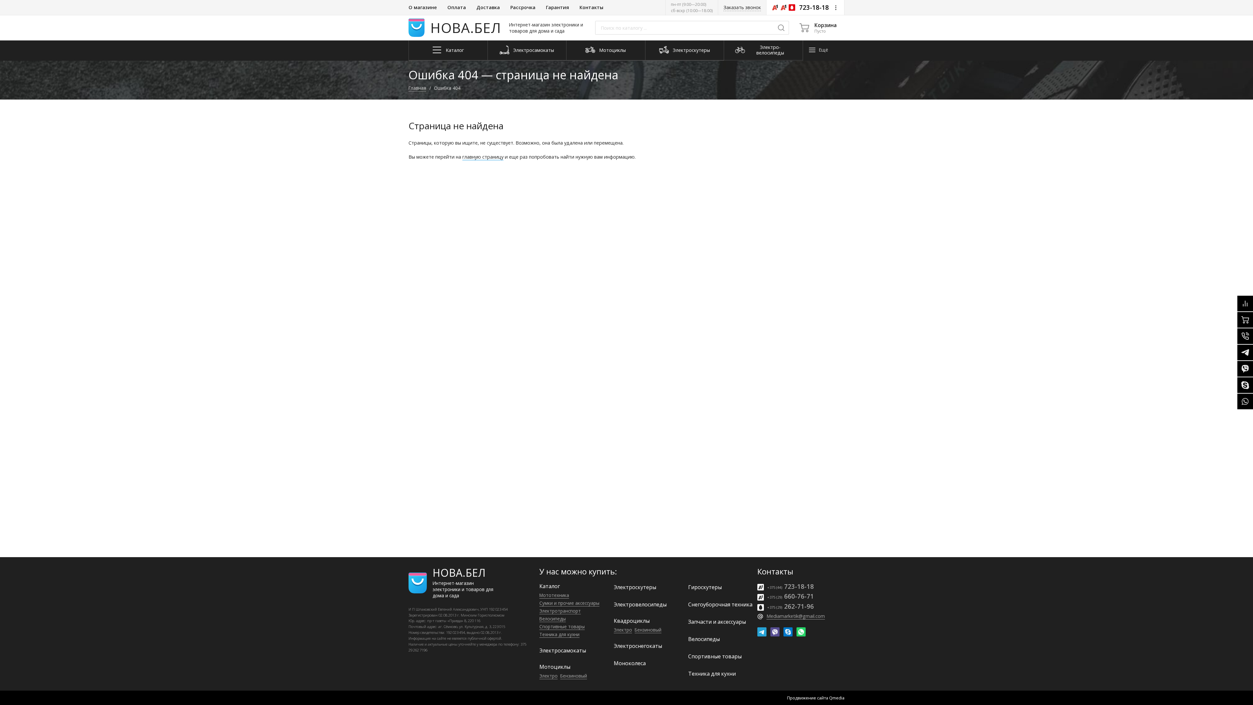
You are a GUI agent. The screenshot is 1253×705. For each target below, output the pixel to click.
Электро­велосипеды (640, 604)
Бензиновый (573, 676)
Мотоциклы (554, 667)
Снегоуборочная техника (720, 604)
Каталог (549, 586)
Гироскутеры (705, 587)
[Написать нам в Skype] (788, 631)
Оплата (456, 7)
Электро (548, 676)
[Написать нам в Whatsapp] (801, 631)
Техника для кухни (559, 634)
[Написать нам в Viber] (775, 631)
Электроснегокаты (638, 646)
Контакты (591, 7)
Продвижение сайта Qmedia (815, 698)
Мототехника (554, 595)
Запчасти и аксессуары (717, 622)
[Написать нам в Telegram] (761, 631)
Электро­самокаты (562, 650)
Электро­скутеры (635, 587)
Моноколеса (630, 663)
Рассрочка (522, 7)
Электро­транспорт (560, 611)
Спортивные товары (562, 626)
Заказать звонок (742, 7)
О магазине (423, 7)
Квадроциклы (632, 621)
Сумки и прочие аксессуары (569, 603)
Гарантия (557, 7)
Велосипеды (552, 619)
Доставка (488, 7)
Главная (417, 88)
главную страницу (482, 157)
